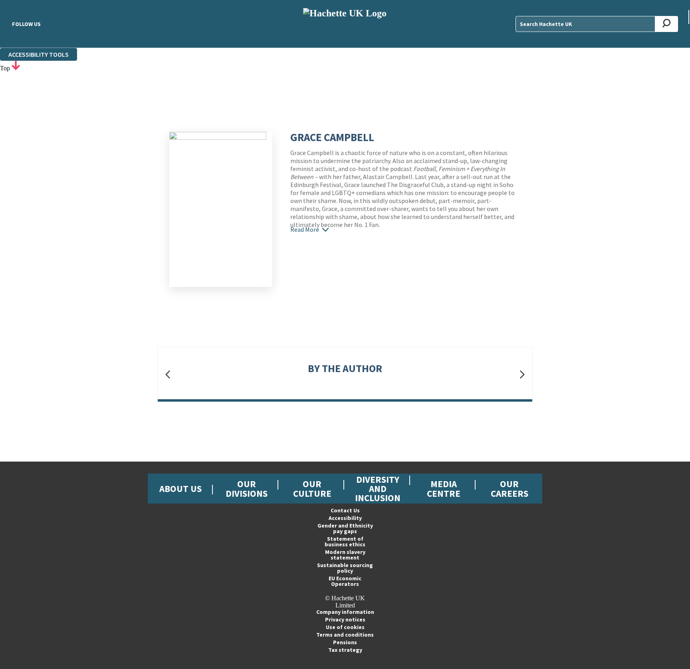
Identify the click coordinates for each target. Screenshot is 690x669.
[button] (168, 375)
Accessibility (345, 518)
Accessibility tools (38, 54)
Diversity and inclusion (378, 488)
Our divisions (247, 488)
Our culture (312, 488)
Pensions (345, 642)
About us (180, 488)
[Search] (666, 24)
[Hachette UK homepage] (345, 24)
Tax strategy (345, 649)
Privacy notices (345, 619)
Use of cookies (345, 627)
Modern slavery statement (345, 554)
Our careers (509, 488)
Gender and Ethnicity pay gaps (345, 528)
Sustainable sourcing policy (345, 567)
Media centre (443, 488)
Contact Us (345, 510)
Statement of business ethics (345, 541)
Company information (345, 611)
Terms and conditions (345, 634)
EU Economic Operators (345, 581)
